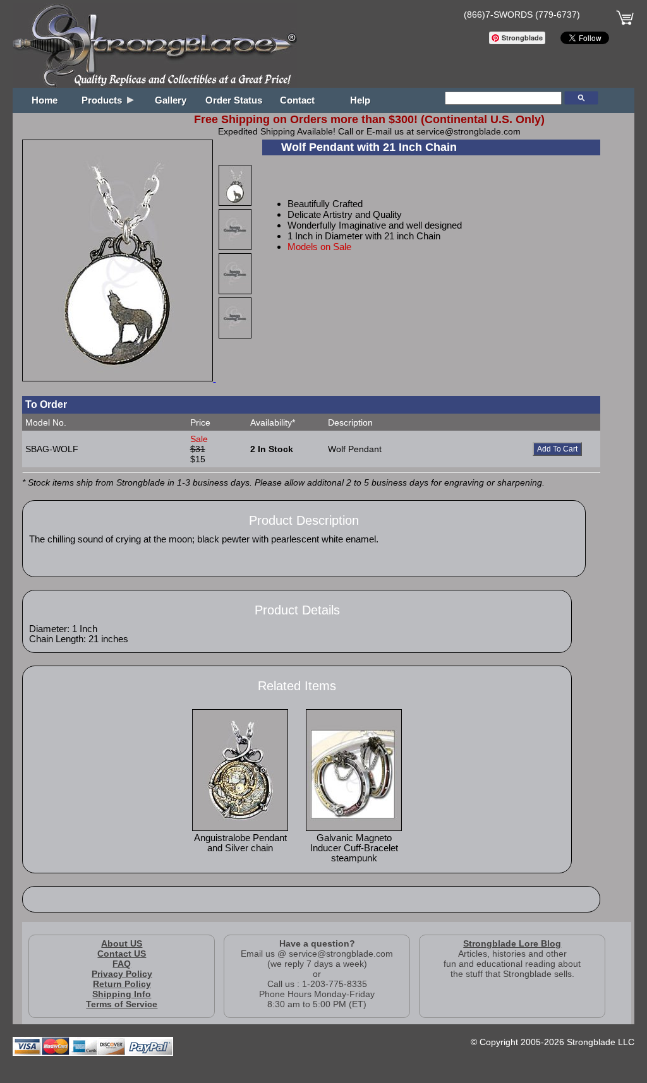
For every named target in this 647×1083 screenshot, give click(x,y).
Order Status (233, 100)
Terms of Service (121, 1004)
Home (44, 100)
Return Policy (122, 984)
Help (360, 100)
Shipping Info (121, 994)
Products (104, 100)
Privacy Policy (122, 974)
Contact (297, 100)
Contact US (121, 953)
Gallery (170, 100)
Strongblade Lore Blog (512, 943)
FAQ (121, 964)
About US (121, 943)
